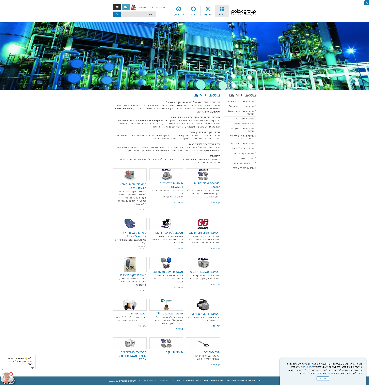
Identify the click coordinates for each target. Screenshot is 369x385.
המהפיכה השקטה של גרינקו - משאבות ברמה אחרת (132, 356)
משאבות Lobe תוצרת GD (204, 233)
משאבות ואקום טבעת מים (168, 272)
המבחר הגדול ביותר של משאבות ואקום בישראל (193, 102)
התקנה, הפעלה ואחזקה (243, 168)
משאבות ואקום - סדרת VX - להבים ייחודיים (241, 137)
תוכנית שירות (138, 313)
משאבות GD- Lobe (245, 119)
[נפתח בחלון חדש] (133, 7)
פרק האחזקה (212, 352)
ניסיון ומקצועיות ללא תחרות (204, 144)
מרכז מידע (179, 15)
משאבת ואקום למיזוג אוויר (242, 148)
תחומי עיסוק (208, 15)
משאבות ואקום (174, 352)
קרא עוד (216, 202)
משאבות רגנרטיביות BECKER (171, 185)
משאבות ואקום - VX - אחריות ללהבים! (133, 234)
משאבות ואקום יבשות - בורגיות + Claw (133, 186)
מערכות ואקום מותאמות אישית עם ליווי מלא (195, 117)
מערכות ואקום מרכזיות (133, 275)
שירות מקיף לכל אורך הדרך (204, 132)
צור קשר (126, 7)
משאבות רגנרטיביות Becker (241, 106)
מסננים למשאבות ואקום (169, 233)
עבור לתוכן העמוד (184, 3)
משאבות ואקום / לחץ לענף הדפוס (242, 129)
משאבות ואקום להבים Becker (240, 101)
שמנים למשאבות (246, 158)
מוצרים (222, 15)
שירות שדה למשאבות (244, 163)
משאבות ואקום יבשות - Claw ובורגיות (241, 112)
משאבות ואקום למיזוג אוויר (204, 313)
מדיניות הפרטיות (307, 367)
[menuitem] (222, 11)
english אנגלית (117, 7)
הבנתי (323, 378)
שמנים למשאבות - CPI (169, 313)
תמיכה (193, 15)
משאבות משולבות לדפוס (205, 272)
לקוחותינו (214, 156)
